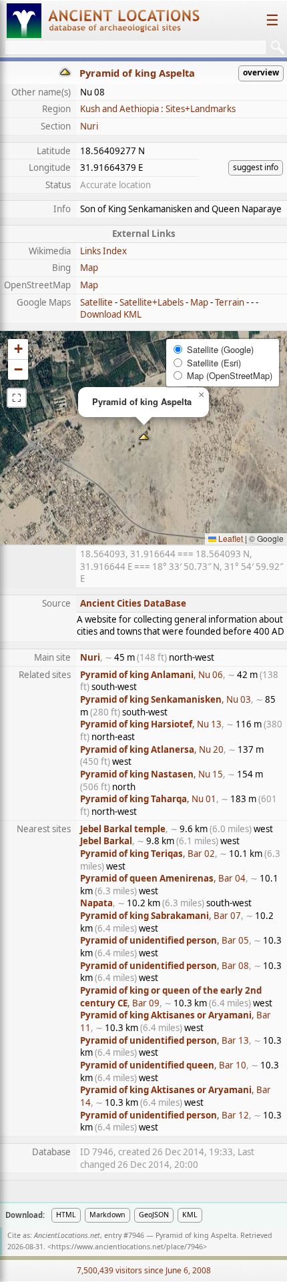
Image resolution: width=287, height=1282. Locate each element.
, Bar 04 (163, 878)
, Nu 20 (152, 749)
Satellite (96, 302)
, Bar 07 (160, 916)
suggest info (255, 167)
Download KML (110, 314)
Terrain (229, 302)
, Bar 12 (164, 1115)
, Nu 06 (151, 675)
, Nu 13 (151, 724)
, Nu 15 (151, 774)
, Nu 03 (165, 699)
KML (190, 1214)
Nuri (89, 126)
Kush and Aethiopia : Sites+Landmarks (158, 109)
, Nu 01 (148, 799)
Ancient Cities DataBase (133, 603)
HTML (66, 1214)
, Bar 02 (147, 854)
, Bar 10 (163, 1065)
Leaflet (229, 538)
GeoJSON (154, 1214)
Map (89, 268)
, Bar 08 (164, 966)
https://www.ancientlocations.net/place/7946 (127, 1246)
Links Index (103, 251)
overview (261, 72)
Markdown (107, 1214)
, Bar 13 (164, 1040)
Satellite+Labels (151, 302)
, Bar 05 (164, 940)
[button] (144, 438)
